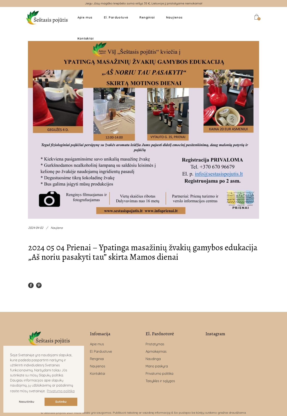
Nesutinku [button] (26, 402)
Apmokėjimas (156, 351)
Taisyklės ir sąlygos (160, 381)
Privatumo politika (159, 373)
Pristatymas (155, 344)
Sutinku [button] (61, 402)
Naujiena (57, 228)
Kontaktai (97, 373)
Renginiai (97, 359)
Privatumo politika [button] (61, 391)
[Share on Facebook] (31, 285)
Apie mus (97, 344)
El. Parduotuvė (101, 351)
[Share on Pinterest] (39, 285)
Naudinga (153, 359)
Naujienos (97, 366)
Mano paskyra (157, 366)
